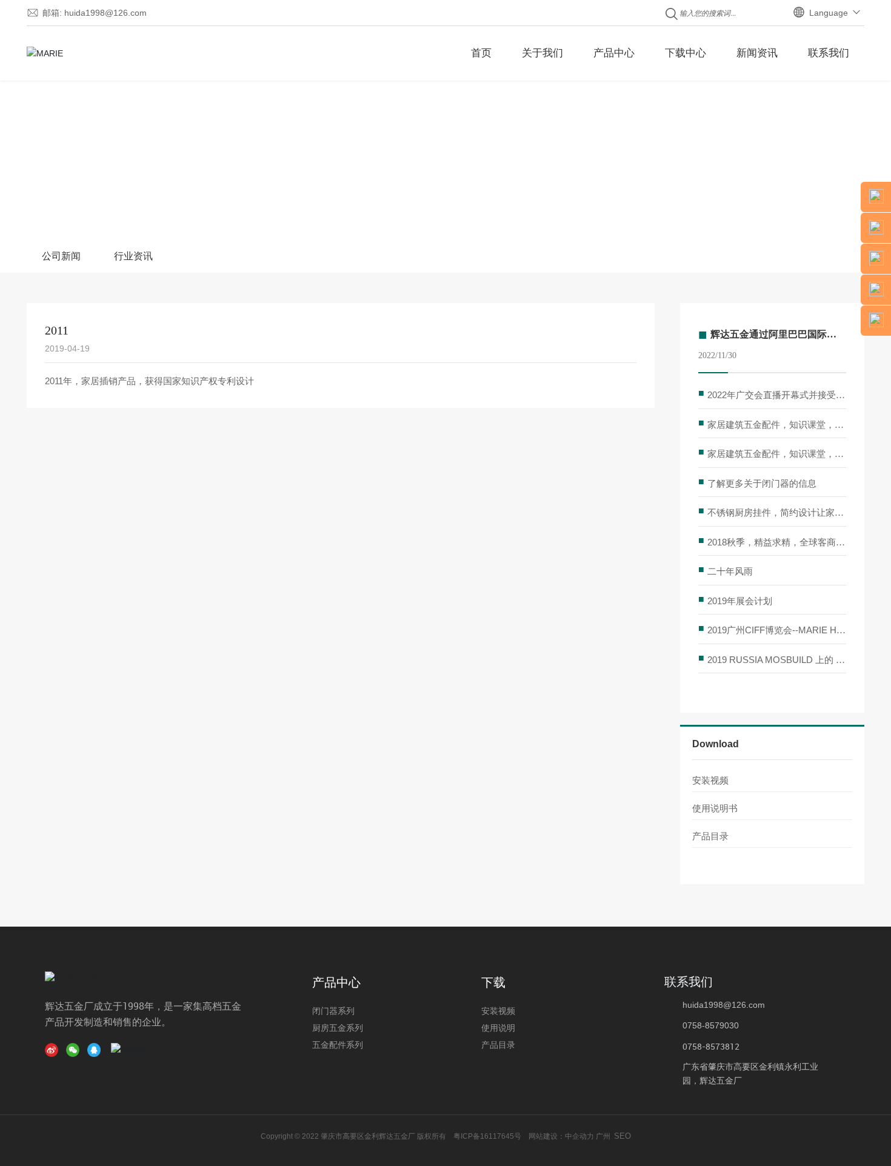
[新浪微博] (54, 1049)
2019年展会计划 (739, 601)
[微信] (75, 1049)
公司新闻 (61, 256)
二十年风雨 (730, 571)
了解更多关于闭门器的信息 (761, 483)
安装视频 (710, 780)
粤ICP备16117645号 (487, 1136)
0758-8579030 (710, 1025)
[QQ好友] (96, 1049)
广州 (603, 1136)
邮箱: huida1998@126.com (94, 13)
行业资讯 (133, 256)
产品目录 (710, 836)
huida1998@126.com (723, 1005)
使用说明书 (715, 808)
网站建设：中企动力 (560, 1136)
